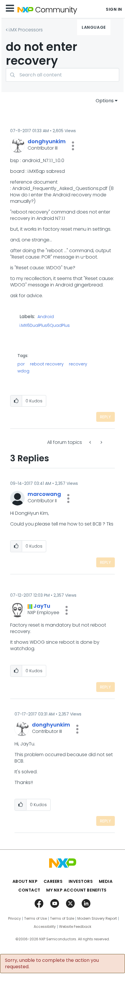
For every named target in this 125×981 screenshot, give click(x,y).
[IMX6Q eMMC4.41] (90, 442)
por (21, 364)
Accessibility (45, 926)
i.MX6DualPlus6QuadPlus (44, 325)
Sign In (114, 9)
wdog (23, 371)
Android (46, 317)
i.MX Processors (26, 29)
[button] (73, 146)
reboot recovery (47, 364)
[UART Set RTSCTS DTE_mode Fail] (101, 442)
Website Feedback (75, 926)
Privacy (14, 918)
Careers (53, 881)
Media (106, 881)
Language (94, 27)
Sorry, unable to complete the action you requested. (52, 963)
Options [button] (105, 100)
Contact (29, 890)
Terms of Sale (62, 918)
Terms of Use (35, 918)
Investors (81, 881)
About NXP (25, 881)
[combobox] (62, 75)
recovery (78, 364)
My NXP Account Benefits (76, 890)
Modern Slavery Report (97, 918)
